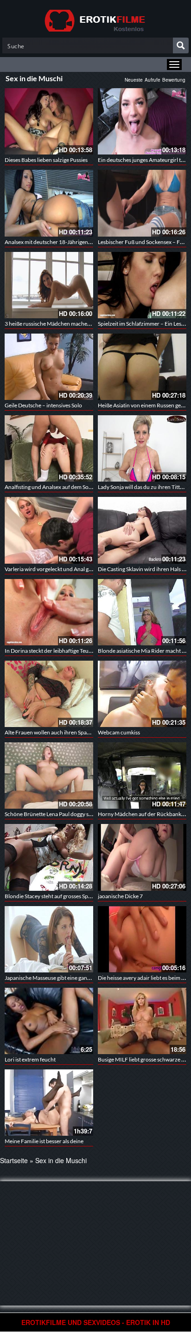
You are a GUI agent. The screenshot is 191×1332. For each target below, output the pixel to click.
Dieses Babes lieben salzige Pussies (46, 159)
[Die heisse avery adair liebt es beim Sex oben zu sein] (142, 938)
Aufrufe (152, 80)
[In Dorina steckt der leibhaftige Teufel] (49, 612)
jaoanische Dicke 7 (120, 896)
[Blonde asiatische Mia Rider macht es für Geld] (142, 612)
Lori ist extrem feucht (30, 1059)
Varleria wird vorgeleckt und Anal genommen (59, 569)
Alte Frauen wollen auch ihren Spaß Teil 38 (56, 732)
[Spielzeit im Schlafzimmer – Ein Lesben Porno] (142, 285)
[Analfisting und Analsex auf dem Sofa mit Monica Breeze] (49, 448)
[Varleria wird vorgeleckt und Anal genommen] (49, 530)
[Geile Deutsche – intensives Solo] (49, 367)
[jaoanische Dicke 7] (142, 857)
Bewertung (173, 80)
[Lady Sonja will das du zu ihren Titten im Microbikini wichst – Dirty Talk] (142, 448)
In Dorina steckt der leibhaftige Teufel (50, 650)
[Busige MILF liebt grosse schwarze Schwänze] (142, 1021)
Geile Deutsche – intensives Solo (43, 405)
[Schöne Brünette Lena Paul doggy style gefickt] (49, 775)
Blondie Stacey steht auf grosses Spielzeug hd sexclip (67, 896)
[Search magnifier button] (181, 45)
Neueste (134, 80)
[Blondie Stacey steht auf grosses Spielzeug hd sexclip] (49, 857)
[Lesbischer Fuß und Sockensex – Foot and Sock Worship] (142, 203)
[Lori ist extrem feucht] (49, 1021)
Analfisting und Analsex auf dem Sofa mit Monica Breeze (72, 486)
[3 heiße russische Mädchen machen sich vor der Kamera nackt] (49, 285)
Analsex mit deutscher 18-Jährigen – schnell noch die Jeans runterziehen (92, 241)
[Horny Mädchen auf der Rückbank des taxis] (142, 775)
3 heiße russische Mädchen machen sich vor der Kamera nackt (79, 323)
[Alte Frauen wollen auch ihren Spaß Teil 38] (49, 694)
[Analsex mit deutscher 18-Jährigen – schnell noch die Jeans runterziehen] (49, 203)
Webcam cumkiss (119, 732)
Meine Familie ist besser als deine (44, 1141)
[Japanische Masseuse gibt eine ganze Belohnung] (49, 938)
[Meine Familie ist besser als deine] (49, 1102)
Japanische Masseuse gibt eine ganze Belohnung (63, 977)
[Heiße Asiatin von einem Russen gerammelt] (142, 367)
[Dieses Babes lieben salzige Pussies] (49, 121)
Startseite (14, 1160)
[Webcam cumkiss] (142, 694)
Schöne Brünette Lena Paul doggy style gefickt (60, 814)
